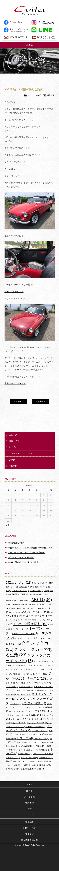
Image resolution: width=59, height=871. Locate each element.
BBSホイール (43, 587)
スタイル (13, 447)
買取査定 (29, 803)
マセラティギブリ (18, 723)
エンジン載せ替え (30, 624)
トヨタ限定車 (42, 690)
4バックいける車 (39, 583)
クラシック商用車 (41, 661)
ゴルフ (42, 665)
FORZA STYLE (20, 594)
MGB (24, 604)
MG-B (41, 599)
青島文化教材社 (34, 768)
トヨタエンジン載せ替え (25, 690)
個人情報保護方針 (29, 840)
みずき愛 (22, 616)
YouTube (43, 611)
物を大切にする (20, 761)
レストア (25, 738)
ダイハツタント (26, 687)
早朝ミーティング (41, 754)
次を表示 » (40, 401)
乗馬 (20, 742)
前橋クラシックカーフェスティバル (23, 750)
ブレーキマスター (16, 711)
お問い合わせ (29, 828)
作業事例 (13, 466)
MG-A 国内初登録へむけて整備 (23, 562)
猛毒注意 (32, 761)
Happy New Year (36, 594)
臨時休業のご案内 (16, 543)
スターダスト (21, 683)
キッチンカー (20, 638)
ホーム (29, 784)
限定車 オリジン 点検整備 (21, 557)
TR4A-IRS (21, 608)
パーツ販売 (29, 797)
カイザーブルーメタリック (23, 634)
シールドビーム (27, 674)
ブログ (38, 95)
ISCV (48, 594)
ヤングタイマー (20, 734)
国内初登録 (44, 750)
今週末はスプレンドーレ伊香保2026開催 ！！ (30, 547)
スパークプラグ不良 (37, 683)
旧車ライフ (14, 441)
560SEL (23, 587)
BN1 (8, 591)
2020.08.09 (50, 95)
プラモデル (42, 711)
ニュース (31, 95)
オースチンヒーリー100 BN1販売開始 (26, 552)
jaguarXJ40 (11, 600)
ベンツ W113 (32, 715)
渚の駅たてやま (46, 758)
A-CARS (32, 587)
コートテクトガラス (29, 665)
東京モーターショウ (29, 758)
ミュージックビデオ (35, 726)
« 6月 (7, 525)
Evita (29, 10)
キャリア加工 (34, 638)
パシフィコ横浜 (34, 703)
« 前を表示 (18, 401)
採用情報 (29, 834)
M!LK (20, 600)
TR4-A (12, 608)
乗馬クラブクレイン (32, 742)
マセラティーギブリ (35, 723)
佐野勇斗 (46, 742)
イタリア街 (28, 620)
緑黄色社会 (43, 761)
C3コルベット (36, 591)
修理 (29, 809)
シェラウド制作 (22, 669)
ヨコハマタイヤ (36, 734)
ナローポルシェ (24, 694)
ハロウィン (15, 704)
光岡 (39, 746)
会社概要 (29, 821)
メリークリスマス (40, 731)
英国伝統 (28, 765)
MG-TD (10, 604)
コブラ (16, 665)
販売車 (29, 790)
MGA (17, 604)
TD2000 (42, 604)
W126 (19, 612)
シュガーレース (37, 669)
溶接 (9, 761)
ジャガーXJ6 (41, 674)
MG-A (27, 600)
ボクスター (37, 719)
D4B (46, 591)
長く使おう (19, 769)
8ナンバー (13, 587)
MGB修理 (33, 604)
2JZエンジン (18, 582)
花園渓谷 (18, 765)
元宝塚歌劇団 (27, 746)
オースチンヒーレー (19, 629)
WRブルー (29, 612)
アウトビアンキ (38, 616)
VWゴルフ (32, 608)
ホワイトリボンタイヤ (19, 719)
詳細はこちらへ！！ (14, 291)
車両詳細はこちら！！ (15, 383)
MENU (29, 45)
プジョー (29, 711)
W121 (11, 612)
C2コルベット (20, 590)
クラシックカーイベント (20, 453)
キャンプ (14, 643)
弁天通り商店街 (25, 754)
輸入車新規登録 (40, 765)
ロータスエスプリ (41, 739)
